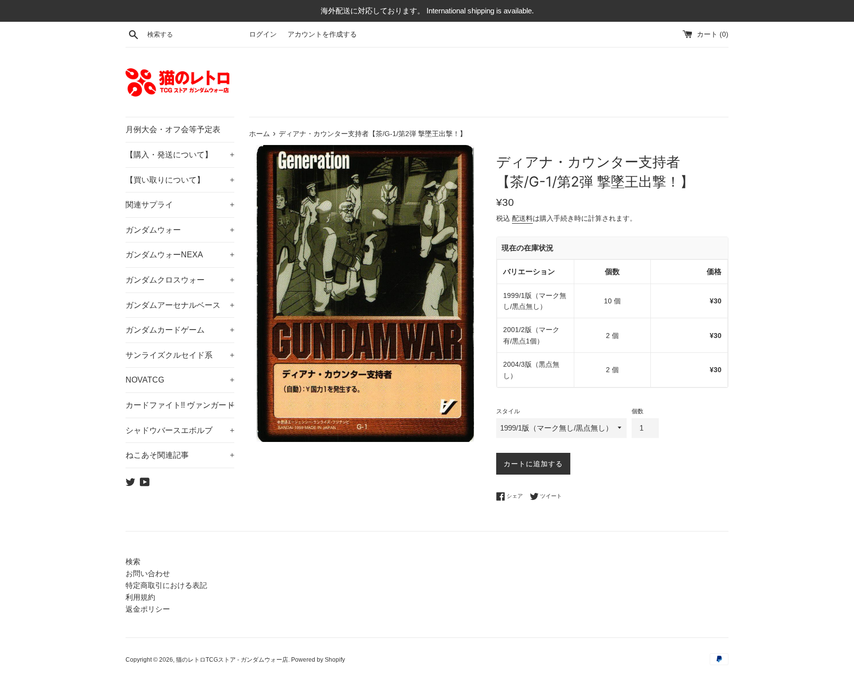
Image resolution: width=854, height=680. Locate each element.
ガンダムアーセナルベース (180, 305)
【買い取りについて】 (180, 180)
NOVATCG (180, 380)
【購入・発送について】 (180, 154)
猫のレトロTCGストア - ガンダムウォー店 (232, 659)
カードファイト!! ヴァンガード (180, 405)
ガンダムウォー (180, 230)
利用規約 (140, 597)
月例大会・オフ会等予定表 (173, 129)
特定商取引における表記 (166, 585)
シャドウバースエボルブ (180, 430)
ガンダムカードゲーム (180, 330)
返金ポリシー (148, 609)
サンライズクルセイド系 (180, 355)
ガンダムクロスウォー (180, 280)
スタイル (508, 411)
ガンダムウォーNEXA (180, 254)
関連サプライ (180, 204)
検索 (133, 561)
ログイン (263, 34)
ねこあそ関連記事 (180, 455)
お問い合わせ (148, 573)
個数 (637, 411)
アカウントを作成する (322, 34)
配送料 (522, 218)
